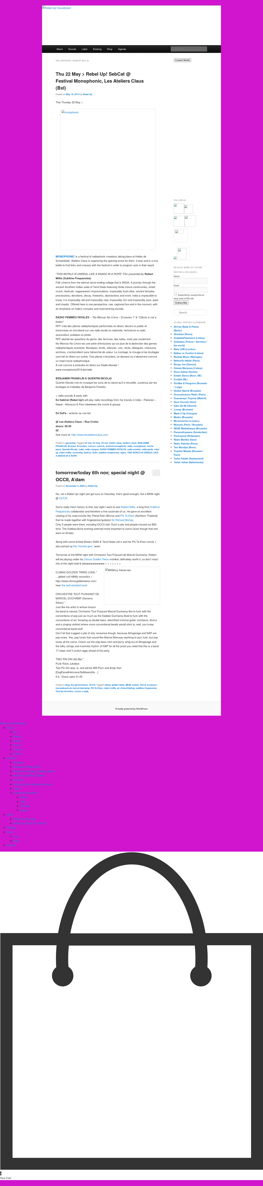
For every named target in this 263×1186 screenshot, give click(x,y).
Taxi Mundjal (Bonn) (185, 447)
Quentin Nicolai (69, 449)
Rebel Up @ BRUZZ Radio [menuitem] (29, 775)
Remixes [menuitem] (18, 780)
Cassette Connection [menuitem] (25, 793)
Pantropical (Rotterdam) (187, 436)
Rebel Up (87, 94)
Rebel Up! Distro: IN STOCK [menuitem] (30, 823)
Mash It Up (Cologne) (185, 413)
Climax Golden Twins (96, 559)
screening (77, 452)
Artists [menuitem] (17, 740)
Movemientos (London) (186, 421)
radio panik (147, 449)
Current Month (182, 60)
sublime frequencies (109, 452)
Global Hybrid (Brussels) (187, 390)
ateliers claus (130, 442)
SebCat (87, 452)
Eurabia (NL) (180, 379)
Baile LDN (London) (184, 349)
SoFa (95, 452)
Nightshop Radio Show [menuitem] (26, 766)
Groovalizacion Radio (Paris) (190, 394)
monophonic (139, 446)
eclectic (101, 446)
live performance (79, 684)
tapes (123, 452)
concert (92, 446)
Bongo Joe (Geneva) (185, 364)
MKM (128, 684)
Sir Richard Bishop (122, 520)
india (130, 446)
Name (177, 276)
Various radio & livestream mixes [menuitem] (32, 784)
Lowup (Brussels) (183, 409)
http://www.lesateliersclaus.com (89, 434)
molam (135, 684)
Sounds (72, 49)
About (60, 49)
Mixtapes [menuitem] (18, 762)
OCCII (63, 498)
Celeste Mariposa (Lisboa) (188, 368)
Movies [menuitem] (17, 736)
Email (176, 285)
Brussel (72, 446)
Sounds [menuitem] (11, 758)
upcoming (70, 442)
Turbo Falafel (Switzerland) (188, 458)
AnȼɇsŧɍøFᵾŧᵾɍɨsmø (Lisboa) (189, 338)
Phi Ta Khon (127, 515)
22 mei (104, 442)
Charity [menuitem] (17, 753)
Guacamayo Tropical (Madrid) (190, 398)
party (58, 449)
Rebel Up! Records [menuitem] (24, 819)
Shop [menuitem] (10, 832)
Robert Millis (128, 507)
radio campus (92, 449)
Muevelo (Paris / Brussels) (188, 424)
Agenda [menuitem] (11, 845)
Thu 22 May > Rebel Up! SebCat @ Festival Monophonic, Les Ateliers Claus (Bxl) (100, 80)
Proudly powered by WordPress (131, 708)
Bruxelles (82, 446)
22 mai (88, 442)
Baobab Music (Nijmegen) (188, 356)
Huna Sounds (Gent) (185, 402)
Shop (109, 49)
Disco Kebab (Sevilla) (185, 371)
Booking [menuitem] (11, 827)
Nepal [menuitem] (23, 810)
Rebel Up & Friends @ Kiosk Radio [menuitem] (33, 771)
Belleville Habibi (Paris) (187, 360)
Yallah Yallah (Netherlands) (188, 462)
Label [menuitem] (10, 814)
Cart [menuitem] (15, 836)
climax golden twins (114, 684)
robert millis (65, 452)
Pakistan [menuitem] (25, 806)
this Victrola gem (83, 546)
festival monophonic (116, 446)
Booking (97, 49)
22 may (96, 442)
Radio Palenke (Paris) (186, 443)
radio (81, 449)
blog (67, 684)
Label (84, 49)
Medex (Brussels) (183, 417)
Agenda (122, 49)
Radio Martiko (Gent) (185, 439)
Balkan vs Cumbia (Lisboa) (188, 353)
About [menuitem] (10, 727)
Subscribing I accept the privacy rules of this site (189, 296)
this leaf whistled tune (74, 585)
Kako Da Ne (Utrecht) (185, 405)
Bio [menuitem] (15, 732)
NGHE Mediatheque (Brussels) (190, 428)
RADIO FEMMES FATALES (113, 449)
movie (150, 446)
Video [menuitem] (16, 788)
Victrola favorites (64, 691)
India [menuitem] (23, 801)
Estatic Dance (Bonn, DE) (187, 375)
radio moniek (134, 449)
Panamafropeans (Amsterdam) (190, 432)
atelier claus (115, 442)
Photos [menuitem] (17, 749)
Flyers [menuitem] (17, 745)
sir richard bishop (126, 688)
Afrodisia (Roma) (183, 334)
